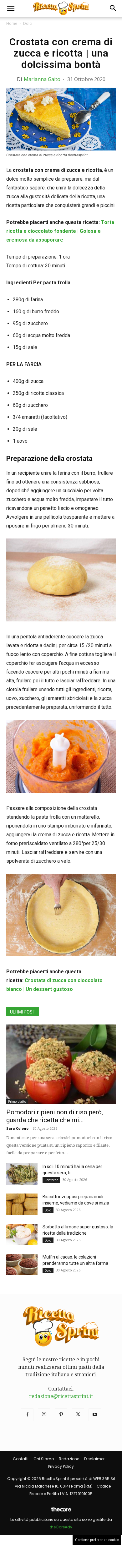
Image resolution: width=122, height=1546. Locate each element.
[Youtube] (95, 1414)
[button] (11, 8)
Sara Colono (17, 1128)
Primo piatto (17, 1101)
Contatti (20, 1458)
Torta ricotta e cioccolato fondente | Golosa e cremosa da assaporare (60, 231)
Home (11, 23)
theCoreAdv (61, 1527)
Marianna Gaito (42, 79)
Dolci (27, 23)
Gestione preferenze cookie (97, 1540)
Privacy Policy (61, 1466)
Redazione (69, 1458)
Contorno (51, 1180)
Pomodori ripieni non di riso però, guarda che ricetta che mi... (54, 1116)
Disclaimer (94, 1458)
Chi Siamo (43, 1458)
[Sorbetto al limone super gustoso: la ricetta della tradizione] (22, 1234)
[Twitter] (78, 1414)
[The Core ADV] (61, 1512)
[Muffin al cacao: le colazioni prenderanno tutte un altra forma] (22, 1265)
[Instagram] (44, 1414)
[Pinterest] (61, 1414)
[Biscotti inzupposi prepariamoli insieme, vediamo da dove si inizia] (22, 1204)
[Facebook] (27, 1414)
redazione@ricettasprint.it (61, 1396)
